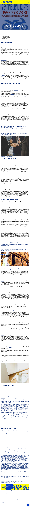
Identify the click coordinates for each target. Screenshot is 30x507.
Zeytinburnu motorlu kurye (4, 108)
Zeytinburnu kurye (3, 44)
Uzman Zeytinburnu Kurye (5, 35)
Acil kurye (2, 96)
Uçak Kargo (7, 474)
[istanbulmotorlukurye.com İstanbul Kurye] (7, 2)
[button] (28, 505)
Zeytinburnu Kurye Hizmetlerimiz (6, 34)
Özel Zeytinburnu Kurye (5, 38)
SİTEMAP (18, 506)
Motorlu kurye (2, 281)
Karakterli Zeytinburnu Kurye (5, 36)
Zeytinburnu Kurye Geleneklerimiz (6, 37)
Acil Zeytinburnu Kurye (5, 39)
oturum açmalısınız (10, 503)
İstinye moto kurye (7, 407)
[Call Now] (2, 254)
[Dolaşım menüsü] (28, 1)
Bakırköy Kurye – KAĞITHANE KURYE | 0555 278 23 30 (13, 497)
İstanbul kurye (3, 398)
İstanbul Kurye (8, 471)
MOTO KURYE (24, 506)
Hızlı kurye (26, 96)
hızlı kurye (12, 94)
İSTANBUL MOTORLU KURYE (12, 506)
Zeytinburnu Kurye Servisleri (5, 40)
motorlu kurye (16, 90)
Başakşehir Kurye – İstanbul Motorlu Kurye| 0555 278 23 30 (14, 499)
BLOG (21, 506)
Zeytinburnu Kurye (3, 33)
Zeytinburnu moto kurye (4, 60)
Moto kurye (5, 77)
